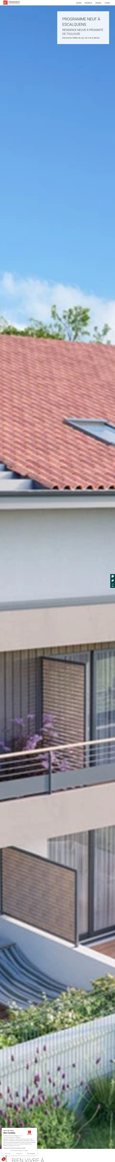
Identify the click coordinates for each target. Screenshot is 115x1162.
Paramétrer (19, 1153)
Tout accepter (31, 1153)
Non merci (7, 1153)
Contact (107, 3)
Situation (98, 3)
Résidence (88, 3)
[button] (4, 1159)
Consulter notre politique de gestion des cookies (14, 1148)
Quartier (78, 3)
